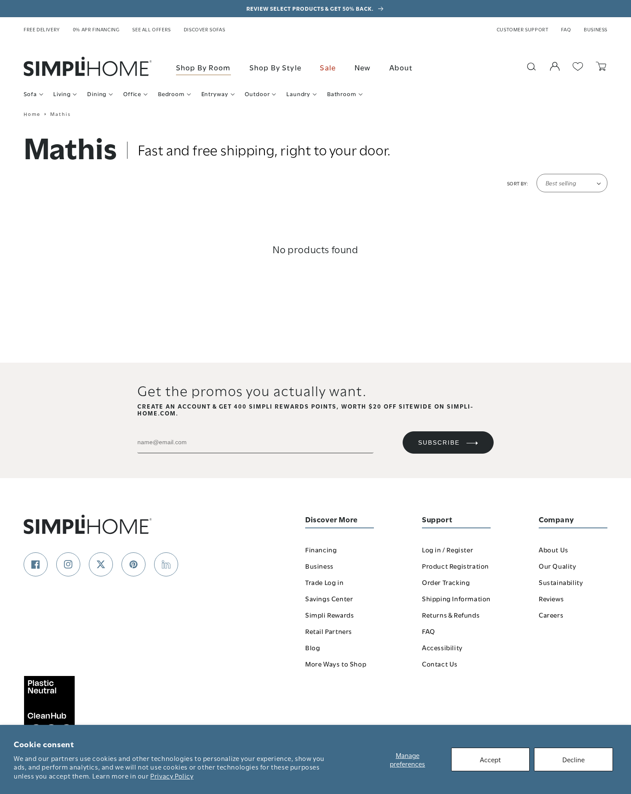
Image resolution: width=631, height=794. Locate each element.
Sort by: (517, 183)
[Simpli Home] (88, 66)
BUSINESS (595, 29)
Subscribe (439, 442)
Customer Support (523, 29)
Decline (573, 759)
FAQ (566, 29)
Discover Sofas (204, 29)
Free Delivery (42, 29)
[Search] (531, 66)
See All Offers (151, 29)
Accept (490, 759)
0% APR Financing (96, 29)
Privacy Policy (171, 775)
